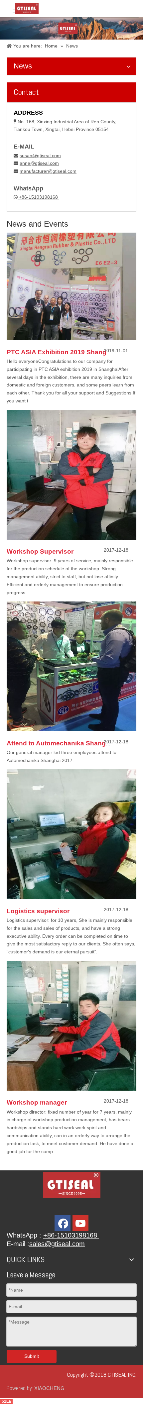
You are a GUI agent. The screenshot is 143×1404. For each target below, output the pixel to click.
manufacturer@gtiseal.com (48, 171)
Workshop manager (37, 1102)
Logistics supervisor (38, 911)
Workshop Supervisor (40, 551)
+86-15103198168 (38, 197)
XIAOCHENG (49, 1388)
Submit (31, 1356)
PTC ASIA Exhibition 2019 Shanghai (61, 352)
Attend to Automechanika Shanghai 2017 (69, 743)
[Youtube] (80, 1223)
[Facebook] (63, 1223)
